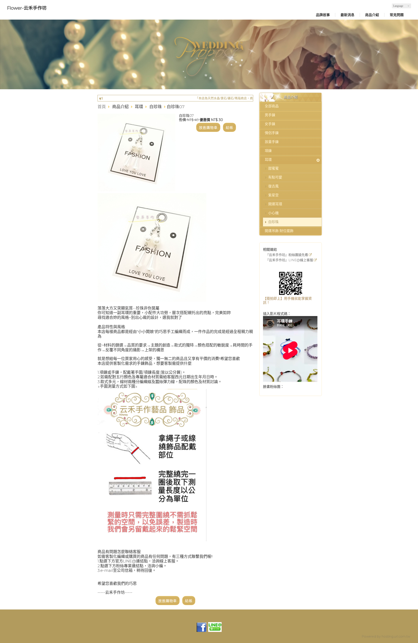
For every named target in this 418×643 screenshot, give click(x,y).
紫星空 (273, 195)
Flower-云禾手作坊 (27, 8)
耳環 (268, 160)
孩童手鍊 (272, 142)
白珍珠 (273, 222)
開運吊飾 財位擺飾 (279, 231)
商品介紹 (121, 106)
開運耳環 (275, 204)
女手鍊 (270, 124)
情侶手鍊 (272, 133)
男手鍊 (270, 115)
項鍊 (268, 151)
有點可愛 (275, 177)
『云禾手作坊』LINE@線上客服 (289, 260)
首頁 (102, 106)
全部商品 (272, 106)
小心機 (273, 213)
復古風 (273, 186)
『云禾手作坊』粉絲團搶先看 (287, 255)
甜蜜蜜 (273, 168)
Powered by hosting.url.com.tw (386, 636)
